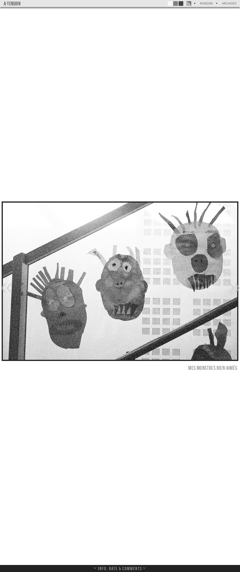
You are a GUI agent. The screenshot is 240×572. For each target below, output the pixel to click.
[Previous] (6, 285)
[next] (234, 285)
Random (206, 3)
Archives (229, 3)
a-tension (12, 3)
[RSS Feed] (189, 3)
